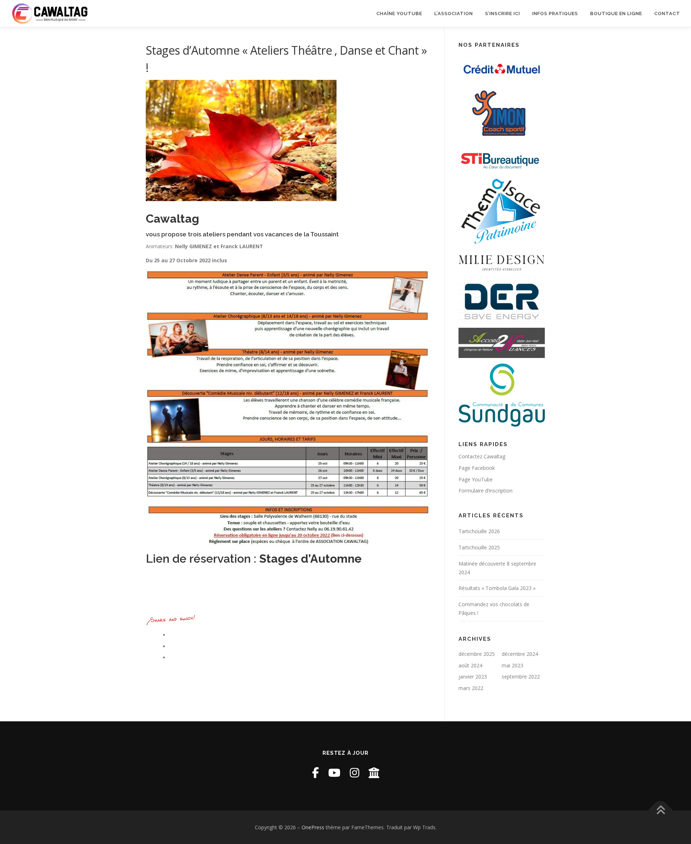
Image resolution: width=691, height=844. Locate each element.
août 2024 (470, 665)
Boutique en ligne (616, 13)
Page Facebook (477, 467)
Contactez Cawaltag (482, 456)
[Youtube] (334, 772)
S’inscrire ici (502, 13)
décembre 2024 (520, 653)
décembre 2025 (477, 653)
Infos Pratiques (555, 13)
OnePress (313, 827)
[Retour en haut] (660, 810)
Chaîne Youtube (399, 13)
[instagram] (354, 772)
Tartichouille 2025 (479, 547)
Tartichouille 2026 (479, 531)
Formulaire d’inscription (485, 490)
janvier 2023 (473, 676)
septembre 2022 (521, 676)
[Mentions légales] (374, 772)
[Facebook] (315, 772)
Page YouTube (476, 479)
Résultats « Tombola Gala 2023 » (497, 588)
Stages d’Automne (310, 558)
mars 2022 (471, 688)
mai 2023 (512, 665)
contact (667, 13)
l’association (453, 13)
